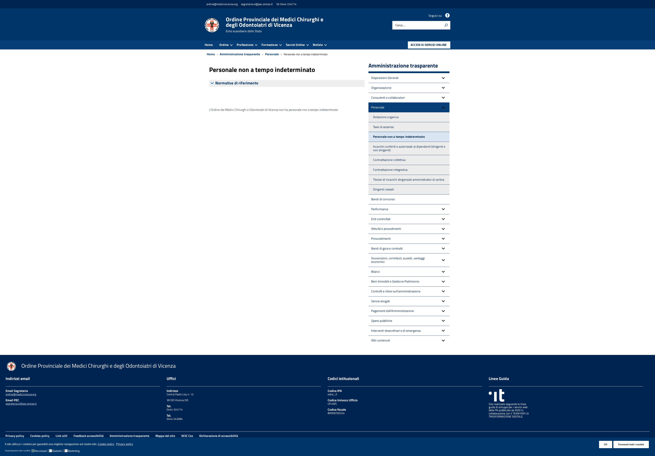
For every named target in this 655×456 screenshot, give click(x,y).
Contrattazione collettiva (389, 160)
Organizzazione (381, 87)
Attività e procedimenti (386, 228)
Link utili (61, 435)
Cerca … (400, 25)
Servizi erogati (380, 301)
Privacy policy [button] (124, 444)
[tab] (287, 83)
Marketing (74, 451)
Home (209, 44)
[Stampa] (446, 25)
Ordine (224, 44)
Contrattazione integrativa (390, 169)
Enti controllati (381, 219)
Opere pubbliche (381, 320)
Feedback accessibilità (89, 435)
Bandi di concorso (383, 199)
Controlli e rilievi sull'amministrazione (395, 291)
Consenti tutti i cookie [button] (631, 444)
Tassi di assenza (383, 127)
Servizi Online (295, 44)
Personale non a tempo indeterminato (399, 136)
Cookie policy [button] (106, 444)
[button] (443, 78)
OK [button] (605, 444)
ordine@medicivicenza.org (21, 394)
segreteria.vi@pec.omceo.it (21, 404)
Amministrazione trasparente (129, 435)
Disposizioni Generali (385, 78)
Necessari (41, 451)
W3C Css (187, 435)
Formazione (269, 44)
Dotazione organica (386, 117)
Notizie (318, 44)
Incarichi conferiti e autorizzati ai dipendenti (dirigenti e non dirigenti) (409, 148)
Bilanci (375, 271)
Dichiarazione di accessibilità (218, 435)
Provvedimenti (381, 238)
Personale (377, 107)
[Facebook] (447, 15)
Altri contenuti (380, 340)
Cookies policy (39, 435)
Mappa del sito (165, 435)
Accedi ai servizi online (429, 44)
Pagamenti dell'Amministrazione (392, 311)
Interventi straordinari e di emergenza (396, 330)
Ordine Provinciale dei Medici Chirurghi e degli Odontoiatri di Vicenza (274, 25)
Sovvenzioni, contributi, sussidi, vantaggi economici (398, 260)
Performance (379, 209)
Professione (245, 44)
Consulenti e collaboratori (388, 97)
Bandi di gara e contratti (387, 248)
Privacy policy (14, 435)
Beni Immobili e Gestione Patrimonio (395, 281)
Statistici (57, 451)
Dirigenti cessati (383, 189)
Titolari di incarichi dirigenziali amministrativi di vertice (409, 179)
